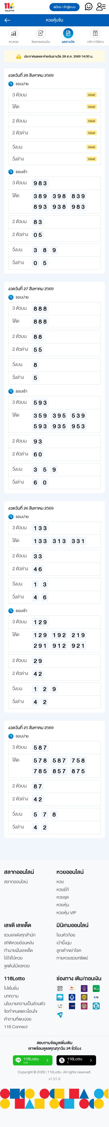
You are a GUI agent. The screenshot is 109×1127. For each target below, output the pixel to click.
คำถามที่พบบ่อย (17, 1019)
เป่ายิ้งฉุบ (64, 943)
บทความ (11, 996)
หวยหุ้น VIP (66, 913)
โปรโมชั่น (11, 988)
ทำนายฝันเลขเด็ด (18, 950)
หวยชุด (63, 897)
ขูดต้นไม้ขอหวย (17, 966)
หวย (60, 882)
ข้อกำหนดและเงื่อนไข (20, 1011)
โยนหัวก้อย (66, 935)
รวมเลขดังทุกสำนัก (19, 935)
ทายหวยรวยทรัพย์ (72, 958)
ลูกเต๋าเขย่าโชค (69, 950)
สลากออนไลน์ (16, 882)
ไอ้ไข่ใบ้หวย (13, 958)
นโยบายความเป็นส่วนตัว (24, 1004)
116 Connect (16, 1027)
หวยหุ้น (63, 905)
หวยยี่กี (63, 889)
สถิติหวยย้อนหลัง (19, 943)
